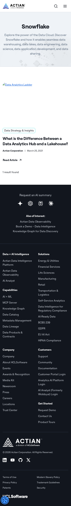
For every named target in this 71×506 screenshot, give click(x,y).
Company (8, 356)
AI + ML (7, 296)
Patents (7, 487)
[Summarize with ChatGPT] (30, 203)
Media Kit (8, 380)
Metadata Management (17, 320)
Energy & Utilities (48, 260)
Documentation (47, 368)
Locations (9, 404)
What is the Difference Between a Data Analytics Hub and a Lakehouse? (35, 141)
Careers (7, 398)
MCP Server (10, 302)
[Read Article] (35, 103)
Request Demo (47, 410)
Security (41, 487)
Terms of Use (9, 477)
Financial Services (49, 266)
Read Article (10, 160)
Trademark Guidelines (48, 482)
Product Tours (46, 422)
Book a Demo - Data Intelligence (35, 226)
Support (43, 356)
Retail (41, 284)
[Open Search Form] (56, 6)
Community (45, 362)
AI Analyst (9, 280)
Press (6, 392)
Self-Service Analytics (51, 300)
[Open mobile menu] (65, 6)
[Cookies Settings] (5, 500)
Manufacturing (47, 278)
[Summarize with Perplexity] (40, 203)
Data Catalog (11, 314)
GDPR (41, 328)
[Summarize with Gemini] (20, 203)
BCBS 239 (44, 322)
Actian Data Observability (35, 221)
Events (6, 368)
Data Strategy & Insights (19, 130)
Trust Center (10, 410)
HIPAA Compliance (49, 340)
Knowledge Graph (14, 308)
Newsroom (9, 386)
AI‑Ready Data (46, 316)
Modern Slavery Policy (48, 477)
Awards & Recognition (16, 374)
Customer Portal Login (52, 374)
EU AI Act (44, 334)
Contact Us (45, 416)
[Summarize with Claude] (50, 203)
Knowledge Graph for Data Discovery (35, 231)
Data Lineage (11, 326)
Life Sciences (46, 272)
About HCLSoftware (15, 362)
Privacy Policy (10, 482)
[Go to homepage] (14, 6)
